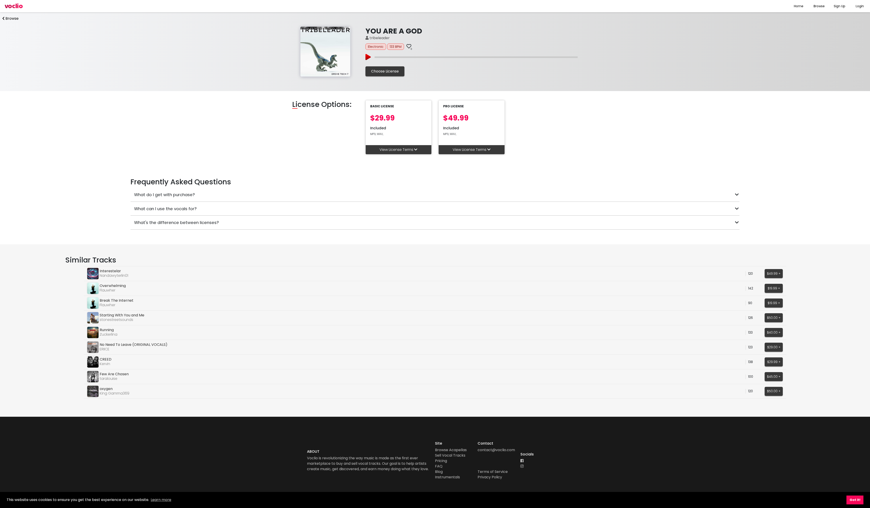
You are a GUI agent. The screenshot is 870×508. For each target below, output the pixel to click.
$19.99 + (774, 288)
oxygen (106, 388)
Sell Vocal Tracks (450, 455)
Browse (819, 6)
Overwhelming (113, 285)
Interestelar (110, 271)
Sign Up (839, 6)
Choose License (385, 71)
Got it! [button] (855, 500)
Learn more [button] (161, 499)
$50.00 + (774, 317)
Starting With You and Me (122, 315)
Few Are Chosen (114, 374)
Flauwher (107, 290)
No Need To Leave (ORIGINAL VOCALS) (133, 344)
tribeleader (379, 38)
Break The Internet (116, 300)
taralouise (108, 378)
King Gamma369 (114, 393)
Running (107, 329)
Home (798, 6)
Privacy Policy (490, 477)
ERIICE (104, 349)
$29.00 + (774, 347)
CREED (105, 359)
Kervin (105, 363)
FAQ (438, 466)
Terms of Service (493, 471)
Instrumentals (447, 477)
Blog (439, 471)
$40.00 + (774, 332)
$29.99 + (774, 362)
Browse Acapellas (451, 450)
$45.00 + (774, 376)
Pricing (441, 460)
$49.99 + (774, 273)
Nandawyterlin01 (114, 275)
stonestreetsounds (116, 319)
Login (860, 6)
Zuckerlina (108, 334)
